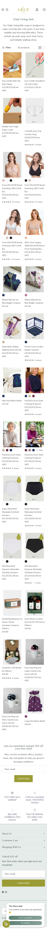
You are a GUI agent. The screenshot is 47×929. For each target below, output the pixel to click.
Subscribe (24, 778)
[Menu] (3, 9)
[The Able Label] (23, 10)
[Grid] (39, 47)
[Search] (8, 9)
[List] (43, 47)
